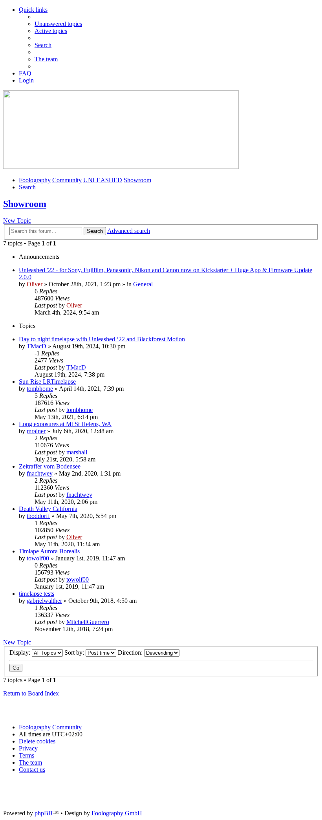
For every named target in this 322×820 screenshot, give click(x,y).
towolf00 (38, 558)
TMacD (36, 346)
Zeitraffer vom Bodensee (49, 466)
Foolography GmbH (116, 813)
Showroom (24, 204)
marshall (76, 452)
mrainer (36, 431)
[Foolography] (121, 166)
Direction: (131, 652)
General (143, 284)
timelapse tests (36, 593)
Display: (20, 652)
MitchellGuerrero (87, 622)
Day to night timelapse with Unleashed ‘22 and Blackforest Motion (102, 339)
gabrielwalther (44, 600)
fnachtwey (40, 473)
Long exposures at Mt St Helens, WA (65, 424)
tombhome (40, 388)
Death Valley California (48, 508)
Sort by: (75, 652)
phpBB (44, 813)
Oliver (34, 284)
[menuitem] (58, 23)
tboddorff (38, 515)
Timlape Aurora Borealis (49, 551)
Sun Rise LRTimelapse (47, 381)
